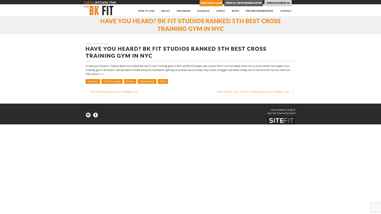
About (165, 10)
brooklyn (93, 81)
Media (89, 43)
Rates (235, 10)
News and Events (101, 43)
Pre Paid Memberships (259, 10)
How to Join (146, 10)
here (101, 74)
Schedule (203, 10)
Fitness (130, 81)
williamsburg (147, 81)
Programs (183, 10)
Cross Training (112, 81)
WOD (163, 81)
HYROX (220, 10)
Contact (286, 10)
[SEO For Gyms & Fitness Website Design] (281, 120)
